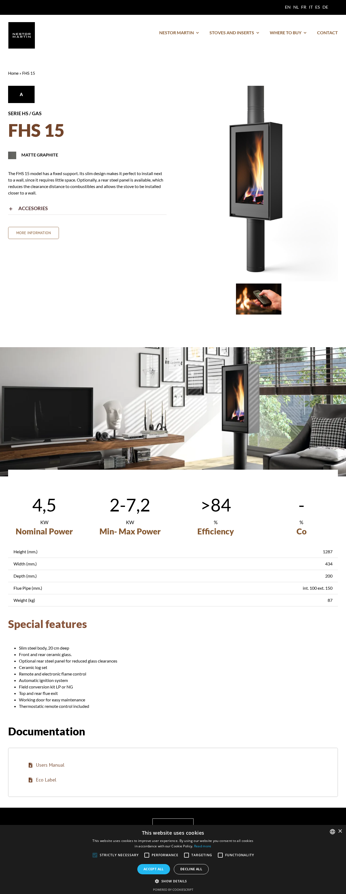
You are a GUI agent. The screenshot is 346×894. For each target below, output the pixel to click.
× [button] (340, 831)
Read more (202, 846)
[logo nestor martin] (21, 24)
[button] (87, 208)
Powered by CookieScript (173, 890)
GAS (37, 113)
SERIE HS (18, 113)
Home (13, 73)
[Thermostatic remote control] (258, 286)
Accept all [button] (154, 869)
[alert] (173, 859)
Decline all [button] (191, 869)
